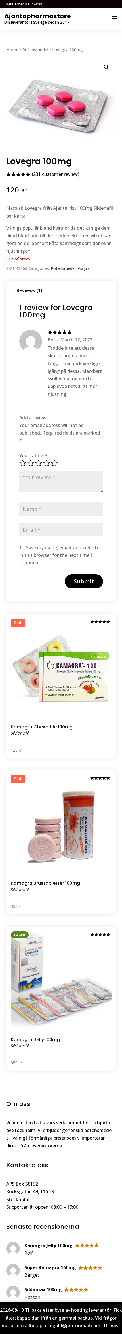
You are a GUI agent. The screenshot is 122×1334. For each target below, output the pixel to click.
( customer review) (55, 174)
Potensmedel (35, 49)
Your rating (33, 455)
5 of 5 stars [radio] (54, 463)
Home (12, 49)
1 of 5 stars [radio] (22, 463)
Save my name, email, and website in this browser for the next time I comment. (59, 555)
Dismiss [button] (112, 1325)
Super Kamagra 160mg (50, 1267)
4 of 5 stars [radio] (46, 463)
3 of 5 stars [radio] (38, 463)
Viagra (84, 268)
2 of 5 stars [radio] (30, 463)
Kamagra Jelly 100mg (48, 1245)
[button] (106, 67)
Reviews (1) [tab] (29, 290)
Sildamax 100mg (43, 1289)
